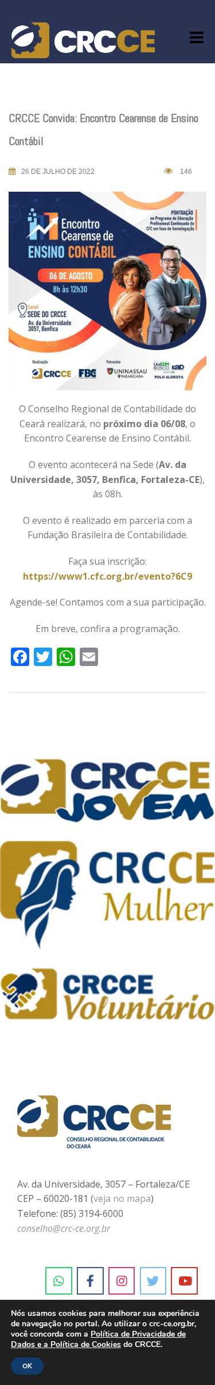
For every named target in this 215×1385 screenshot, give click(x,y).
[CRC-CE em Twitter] (153, 1281)
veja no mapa (122, 1198)
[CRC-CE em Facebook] (90, 1281)
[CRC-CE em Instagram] (121, 1281)
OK (27, 1366)
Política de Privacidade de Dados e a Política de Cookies (98, 1339)
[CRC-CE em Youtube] (184, 1281)
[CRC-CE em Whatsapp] (58, 1281)
